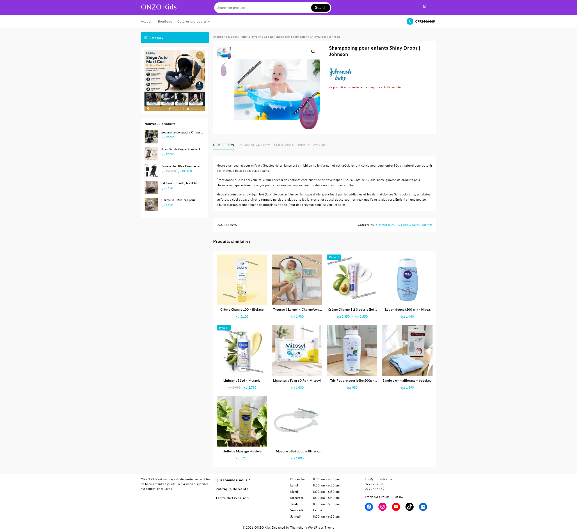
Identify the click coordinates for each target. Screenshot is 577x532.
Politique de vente (232, 489)
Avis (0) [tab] (319, 145)
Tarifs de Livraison (232, 498)
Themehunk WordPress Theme (312, 527)
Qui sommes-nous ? (232, 480)
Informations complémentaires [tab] (266, 145)
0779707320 (375, 484)
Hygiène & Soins (262, 36)
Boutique (231, 36)
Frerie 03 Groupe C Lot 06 (384, 497)
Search (320, 7)
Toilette (245, 36)
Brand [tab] (303, 145)
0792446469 (425, 21)
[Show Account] (424, 7)
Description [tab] (223, 145)
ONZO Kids (159, 7)
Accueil (218, 36)
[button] (313, 52)
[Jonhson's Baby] (340, 73)
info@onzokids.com (378, 479)
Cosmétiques (385, 225)
